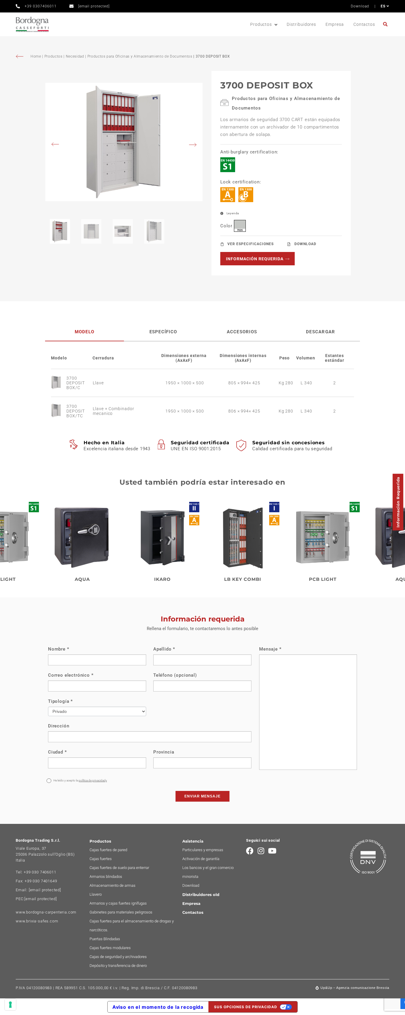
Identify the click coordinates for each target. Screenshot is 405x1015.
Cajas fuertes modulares (110, 948)
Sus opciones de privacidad (245, 1007)
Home (36, 56)
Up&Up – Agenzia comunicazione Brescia (355, 987)
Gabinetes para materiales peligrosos (121, 912)
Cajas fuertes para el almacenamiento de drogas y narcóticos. (132, 925)
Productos (261, 24)
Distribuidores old (200, 894)
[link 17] (386, 24)
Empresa (335, 24)
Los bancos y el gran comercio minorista (208, 872)
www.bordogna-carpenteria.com (46, 912)
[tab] (84, 332)
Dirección (58, 726)
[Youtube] (272, 850)
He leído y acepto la (80, 780)
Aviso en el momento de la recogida (157, 1007)
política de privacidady (93, 780)
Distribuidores (301, 24)
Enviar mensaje (202, 796)
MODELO (85, 331)
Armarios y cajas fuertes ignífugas (118, 903)
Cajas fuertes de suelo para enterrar (119, 867)
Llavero (96, 894)
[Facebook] (249, 850)
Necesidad (75, 56)
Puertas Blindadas (105, 939)
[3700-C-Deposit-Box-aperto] (58, 383)
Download (360, 6)
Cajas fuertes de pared (108, 850)
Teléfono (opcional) (175, 675)
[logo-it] (32, 24)
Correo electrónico (71, 675)
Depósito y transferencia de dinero (118, 965)
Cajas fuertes (101, 859)
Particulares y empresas (202, 850)
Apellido (164, 649)
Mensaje (270, 649)
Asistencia (192, 841)
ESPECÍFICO (163, 331)
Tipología (60, 701)
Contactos (364, 24)
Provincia (163, 752)
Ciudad (57, 752)
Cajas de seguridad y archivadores (118, 956)
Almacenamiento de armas (112, 885)
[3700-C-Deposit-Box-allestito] (124, 142)
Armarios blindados (106, 876)
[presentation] (57, 145)
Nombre (58, 649)
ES (384, 6)
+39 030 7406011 (40, 872)
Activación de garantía (200, 859)
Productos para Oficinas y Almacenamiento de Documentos (139, 56)
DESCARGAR (320, 331)
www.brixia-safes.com (37, 921)
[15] (10, 1004)
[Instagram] (261, 850)
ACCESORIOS (242, 331)
